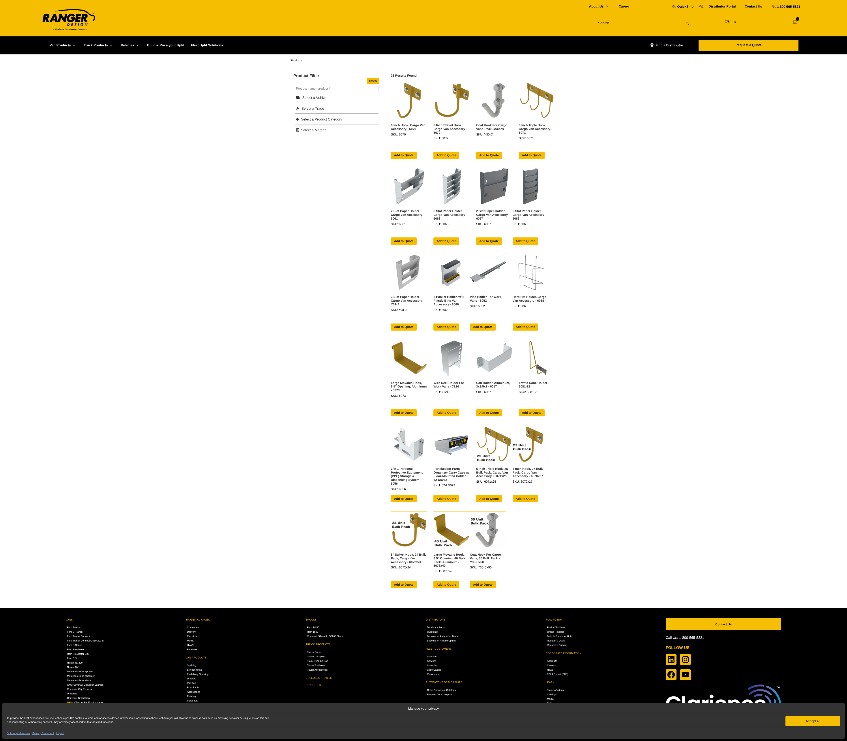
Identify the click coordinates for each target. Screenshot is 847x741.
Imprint (60, 733)
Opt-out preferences (18, 733)
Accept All (813, 721)
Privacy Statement (43, 733)
